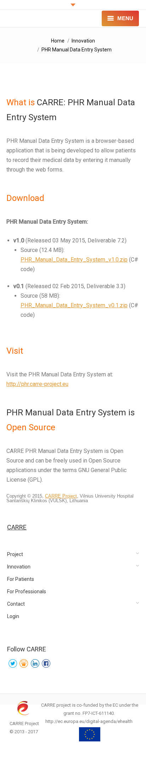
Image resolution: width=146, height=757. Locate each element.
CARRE (17, 527)
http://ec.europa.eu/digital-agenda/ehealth (89, 721)
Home (57, 41)
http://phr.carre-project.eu (37, 384)
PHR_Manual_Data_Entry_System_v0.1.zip (74, 305)
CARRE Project (61, 496)
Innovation (83, 41)
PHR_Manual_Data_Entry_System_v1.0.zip (74, 259)
